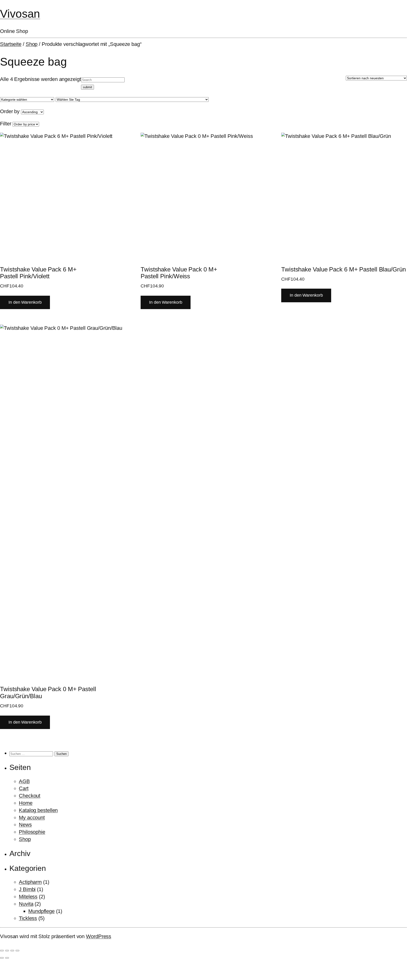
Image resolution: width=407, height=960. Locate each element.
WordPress (98, 936)
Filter (5, 124)
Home (26, 803)
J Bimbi (27, 889)
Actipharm (30, 882)
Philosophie (32, 832)
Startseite (10, 44)
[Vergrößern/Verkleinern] (2, 950)
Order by (10, 111)
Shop (32, 44)
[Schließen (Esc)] (17, 950)
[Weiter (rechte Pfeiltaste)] (7, 958)
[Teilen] (12, 950)
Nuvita (26, 904)
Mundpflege (41, 911)
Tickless (28, 918)
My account (32, 818)
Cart (23, 788)
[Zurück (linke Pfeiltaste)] (2, 958)
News (25, 825)
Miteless (28, 897)
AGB (24, 781)
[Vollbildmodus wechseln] (7, 950)
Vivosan (20, 14)
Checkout (29, 796)
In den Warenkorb (24, 302)
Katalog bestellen (38, 810)
